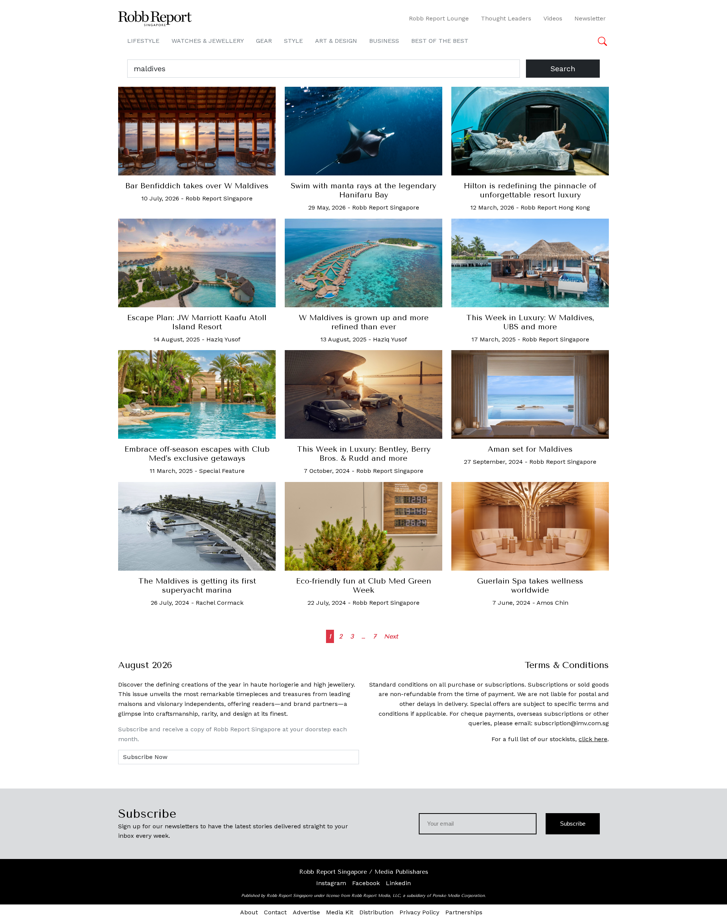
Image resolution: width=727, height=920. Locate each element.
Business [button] (384, 40)
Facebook (366, 883)
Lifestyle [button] (143, 40)
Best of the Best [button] (439, 40)
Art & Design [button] (336, 40)
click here (593, 739)
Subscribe (572, 823)
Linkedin (398, 883)
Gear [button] (264, 40)
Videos (552, 18)
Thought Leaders (506, 18)
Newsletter (590, 18)
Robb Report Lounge (439, 18)
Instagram (331, 883)
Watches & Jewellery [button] (208, 40)
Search (563, 68)
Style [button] (293, 40)
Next (391, 636)
